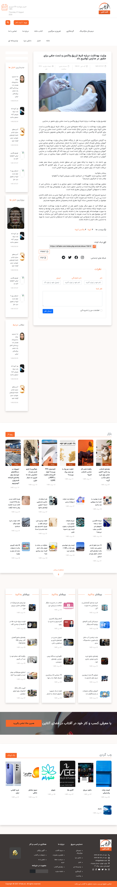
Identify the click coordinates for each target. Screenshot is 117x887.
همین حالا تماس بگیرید (23, 723)
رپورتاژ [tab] (10, 434)
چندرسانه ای (13, 41)
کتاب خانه (38, 31)
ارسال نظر (48, 311)
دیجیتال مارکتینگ (87, 31)
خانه (48, 41)
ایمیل (58, 278)
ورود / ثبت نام (21, 22)
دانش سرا (27, 41)
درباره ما (25, 31)
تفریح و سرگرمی (54, 31)
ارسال (33, 871)
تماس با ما (12, 31)
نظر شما (99, 289)
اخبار (39, 41)
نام (101, 278)
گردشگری (70, 31)
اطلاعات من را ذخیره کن (90, 310)
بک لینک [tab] (11, 755)
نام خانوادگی (76, 278)
